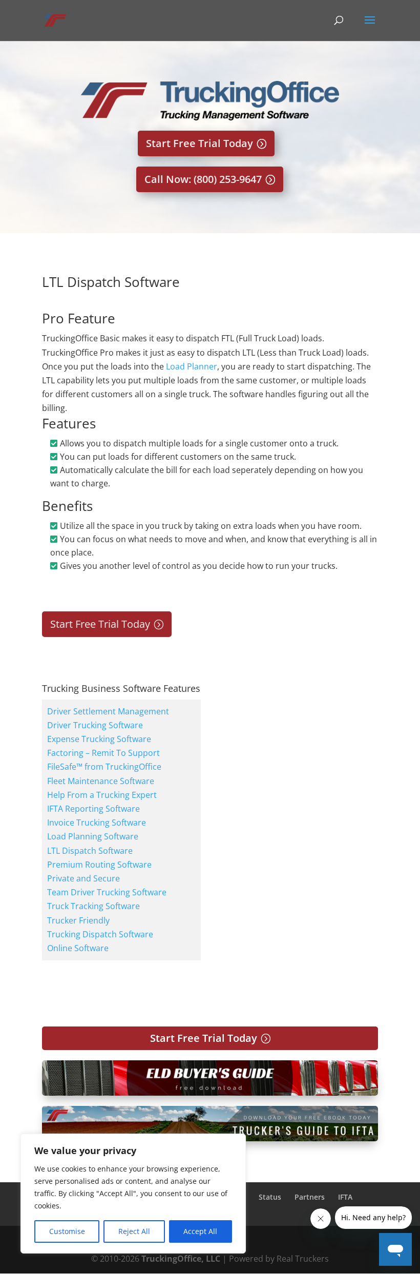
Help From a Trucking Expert (102, 794)
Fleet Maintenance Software (100, 781)
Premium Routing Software (99, 864)
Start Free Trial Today (199, 143)
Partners (310, 1197)
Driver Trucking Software (95, 725)
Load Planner (191, 366)
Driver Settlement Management (108, 711)
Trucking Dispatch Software (100, 934)
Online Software (78, 948)
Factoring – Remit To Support (103, 752)
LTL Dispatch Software (90, 850)
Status (270, 1197)
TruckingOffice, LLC (180, 1258)
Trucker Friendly (78, 920)
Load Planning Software (92, 836)
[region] (133, 1194)
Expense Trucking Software (99, 739)
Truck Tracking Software (93, 906)
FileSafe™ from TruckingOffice (104, 766)
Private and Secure (83, 878)
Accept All (200, 1231)
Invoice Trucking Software (96, 822)
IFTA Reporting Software (93, 808)
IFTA (345, 1197)
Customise (67, 1231)
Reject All (134, 1231)
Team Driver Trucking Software (106, 892)
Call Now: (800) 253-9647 (203, 179)
